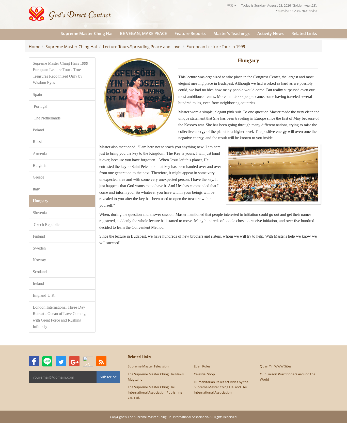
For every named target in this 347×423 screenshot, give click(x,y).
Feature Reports (190, 33)
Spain (37, 94)
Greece (38, 177)
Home (34, 46)
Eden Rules (202, 366)
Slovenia (40, 212)
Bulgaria (39, 165)
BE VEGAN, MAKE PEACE (143, 33)
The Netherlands (46, 118)
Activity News (270, 33)
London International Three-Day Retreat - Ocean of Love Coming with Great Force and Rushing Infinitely (59, 317)
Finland (39, 236)
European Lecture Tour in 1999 (215, 46)
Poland (38, 130)
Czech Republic (46, 224)
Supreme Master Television (148, 366)
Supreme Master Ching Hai (86, 33)
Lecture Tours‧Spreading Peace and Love (141, 46)
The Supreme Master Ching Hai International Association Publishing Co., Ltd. (155, 392)
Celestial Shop (204, 374)
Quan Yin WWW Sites (275, 366)
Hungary (40, 201)
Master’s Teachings (231, 33)
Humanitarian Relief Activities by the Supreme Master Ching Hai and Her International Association (221, 387)
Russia (38, 141)
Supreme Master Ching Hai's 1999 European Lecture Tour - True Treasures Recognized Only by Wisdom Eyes (60, 73)
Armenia (40, 153)
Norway (40, 260)
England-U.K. (44, 295)
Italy (37, 189)
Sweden (40, 248)
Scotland (40, 272)
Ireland (38, 283)
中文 (230, 5)
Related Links (304, 33)
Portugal (40, 106)
